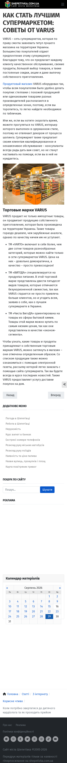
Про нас (7, 725)
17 (10, 611)
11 (18, 606)
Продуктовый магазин (17, 84)
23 (57, 611)
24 (9, 616)
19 (25, 611)
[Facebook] (20, 739)
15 (49, 606)
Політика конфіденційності (18, 731)
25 (17, 616)
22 (49, 611)
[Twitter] (27, 739)
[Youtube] (55, 739)
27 (33, 616)
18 (17, 611)
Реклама (21, 725)
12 (25, 606)
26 (25, 616)
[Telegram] (6, 739)
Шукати (47, 489)
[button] (62, 4)
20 (33, 611)
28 (41, 616)
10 (9, 606)
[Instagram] (41, 739)
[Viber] (13, 739)
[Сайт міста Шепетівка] (22, 4)
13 (33, 606)
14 (41, 606)
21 (41, 611)
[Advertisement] (33, 541)
